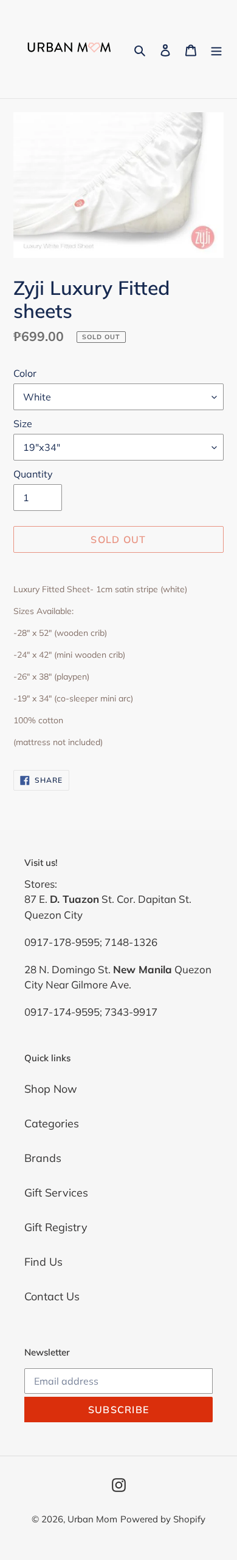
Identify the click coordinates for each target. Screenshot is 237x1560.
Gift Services (56, 1193)
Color (24, 373)
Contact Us (52, 1296)
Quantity (33, 474)
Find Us (43, 1262)
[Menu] (216, 49)
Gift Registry (56, 1227)
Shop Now (50, 1089)
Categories (51, 1123)
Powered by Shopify (162, 1519)
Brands (42, 1158)
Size (22, 423)
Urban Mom (92, 1519)
